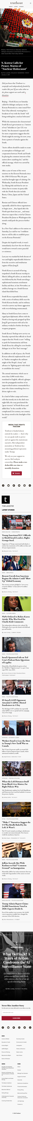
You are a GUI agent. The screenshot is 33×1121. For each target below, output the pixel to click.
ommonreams (16, 632)
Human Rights (16, 532)
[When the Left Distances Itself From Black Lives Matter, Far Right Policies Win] (16, 768)
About (19, 1066)
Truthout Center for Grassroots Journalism (23, 1097)
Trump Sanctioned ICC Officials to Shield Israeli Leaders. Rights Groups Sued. (16, 538)
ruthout (15, 551)
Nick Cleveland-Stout (19, 673)
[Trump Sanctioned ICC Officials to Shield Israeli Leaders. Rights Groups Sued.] (16, 522)
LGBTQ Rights (5, 1049)
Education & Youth (6, 1042)
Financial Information (22, 1086)
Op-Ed (3, 819)
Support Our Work (22, 1076)
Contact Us (20, 1104)
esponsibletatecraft (8, 675)
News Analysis (6, 532)
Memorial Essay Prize (22, 1093)
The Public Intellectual (7, 1086)
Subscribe (20, 1080)
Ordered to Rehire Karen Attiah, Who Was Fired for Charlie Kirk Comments (16, 619)
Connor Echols (8, 673)
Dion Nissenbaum (9, 919)
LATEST (16, 6)
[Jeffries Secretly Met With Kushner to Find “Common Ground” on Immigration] (16, 850)
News (3, 572)
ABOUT (11, 6)
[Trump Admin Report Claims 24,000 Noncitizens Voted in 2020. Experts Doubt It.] (16, 890)
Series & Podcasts (6, 1058)
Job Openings (21, 1101)
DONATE (21, 6)
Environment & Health (21, 1042)
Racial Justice (19, 1052)
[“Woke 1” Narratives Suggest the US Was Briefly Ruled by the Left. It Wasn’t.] (16, 809)
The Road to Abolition (7, 1083)
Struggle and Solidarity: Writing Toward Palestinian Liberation (8, 1068)
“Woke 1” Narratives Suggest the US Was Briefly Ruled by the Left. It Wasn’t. (16, 825)
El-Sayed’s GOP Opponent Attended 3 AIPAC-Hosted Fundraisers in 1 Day (14, 703)
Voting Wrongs (5, 1093)
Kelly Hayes (7, 838)
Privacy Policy (21, 1090)
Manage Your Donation (23, 1073)
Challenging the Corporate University (8, 1096)
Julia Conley (7, 632)
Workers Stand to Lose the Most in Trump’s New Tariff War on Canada (16, 743)
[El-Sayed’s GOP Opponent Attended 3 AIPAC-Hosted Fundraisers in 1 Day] (16, 687)
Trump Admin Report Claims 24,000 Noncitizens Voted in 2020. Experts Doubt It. (15, 906)
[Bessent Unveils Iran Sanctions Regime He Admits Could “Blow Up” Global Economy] (16, 563)
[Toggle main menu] (31, 3)
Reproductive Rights (6, 1055)
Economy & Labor (14, 737)
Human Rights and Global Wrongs (7, 1079)
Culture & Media (11, 613)
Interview (4, 737)
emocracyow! (16, 757)
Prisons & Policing (14, 778)
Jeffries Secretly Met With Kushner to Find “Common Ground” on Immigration (14, 866)
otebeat (17, 919)
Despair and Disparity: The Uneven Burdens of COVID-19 (8, 1074)
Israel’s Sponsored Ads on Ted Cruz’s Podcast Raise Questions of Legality (16, 660)
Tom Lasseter (6, 73)
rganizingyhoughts (18, 838)
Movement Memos (6, 1089)
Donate (19, 1070)
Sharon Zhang (8, 592)
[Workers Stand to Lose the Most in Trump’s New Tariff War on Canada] (16, 728)
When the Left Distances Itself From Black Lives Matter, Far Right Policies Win (15, 784)
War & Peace (9, 572)
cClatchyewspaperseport (20, 73)
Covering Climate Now (7, 1101)
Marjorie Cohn (8, 551)
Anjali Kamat (7, 757)
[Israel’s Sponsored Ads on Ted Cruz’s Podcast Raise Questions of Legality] (16, 644)
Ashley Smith (7, 797)
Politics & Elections (12, 654)
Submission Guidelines (23, 1083)
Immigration (19, 1045)
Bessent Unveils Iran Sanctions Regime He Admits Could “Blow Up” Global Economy (16, 579)
